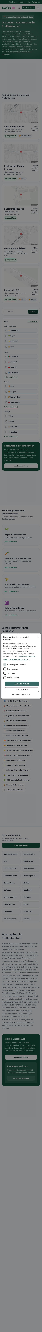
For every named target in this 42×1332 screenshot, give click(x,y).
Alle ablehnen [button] (22, 690)
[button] (21, 660)
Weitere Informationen (27, 656)
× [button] (37, 636)
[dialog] (21, 666)
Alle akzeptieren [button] (22, 684)
